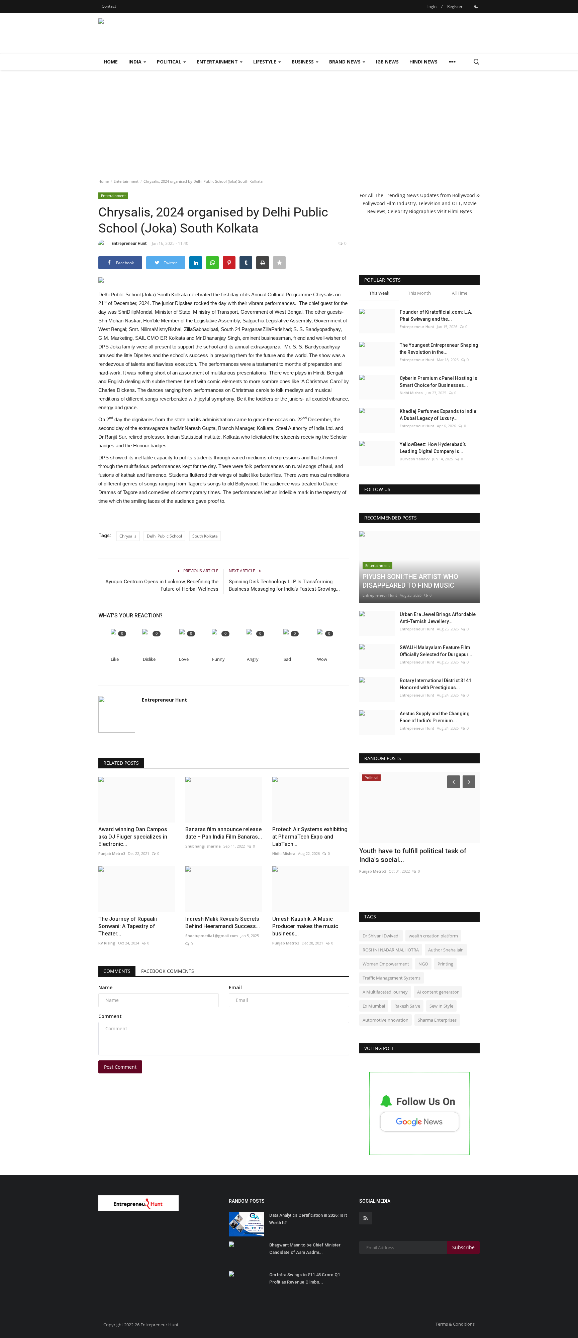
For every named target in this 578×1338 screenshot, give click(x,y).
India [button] (135, 61)
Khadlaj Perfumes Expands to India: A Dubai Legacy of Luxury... (439, 415)
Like (115, 659)
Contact (109, 6)
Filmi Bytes (460, 211)
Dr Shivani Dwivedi (381, 936)
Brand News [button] (345, 61)
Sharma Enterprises (437, 1020)
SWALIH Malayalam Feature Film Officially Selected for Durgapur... (436, 651)
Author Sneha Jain (446, 950)
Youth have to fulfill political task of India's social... (413, 855)
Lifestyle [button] (265, 61)
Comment (110, 1016)
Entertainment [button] (218, 61)
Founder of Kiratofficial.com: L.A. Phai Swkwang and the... (436, 315)
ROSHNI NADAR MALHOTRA (391, 950)
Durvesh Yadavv (414, 458)
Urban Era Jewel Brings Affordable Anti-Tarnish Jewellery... (438, 618)
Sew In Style (441, 1006)
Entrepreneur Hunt (129, 243)
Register (455, 6)
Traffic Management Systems (391, 978)
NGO (423, 964)
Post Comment (120, 1067)
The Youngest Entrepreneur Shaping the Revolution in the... (439, 348)
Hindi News (423, 61)
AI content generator (438, 992)
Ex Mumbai (374, 1006)
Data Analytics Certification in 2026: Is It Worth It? (308, 1219)
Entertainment (126, 181)
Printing (445, 964)
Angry (253, 659)
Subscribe (463, 1247)
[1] (476, 6)
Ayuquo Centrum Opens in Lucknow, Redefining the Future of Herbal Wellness (161, 585)
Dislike (149, 659)
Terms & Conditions (455, 1324)
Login (431, 6)
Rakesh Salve (407, 1006)
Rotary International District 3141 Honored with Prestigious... (435, 684)
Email (235, 987)
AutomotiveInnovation (385, 1020)
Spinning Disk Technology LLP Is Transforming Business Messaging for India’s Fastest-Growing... (284, 585)
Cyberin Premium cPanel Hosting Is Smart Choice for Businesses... (438, 382)
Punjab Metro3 (372, 871)
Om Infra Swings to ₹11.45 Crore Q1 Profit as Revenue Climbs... (304, 1278)
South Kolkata (205, 536)
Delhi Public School (164, 536)
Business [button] (303, 61)
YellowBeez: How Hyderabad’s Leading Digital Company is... (433, 448)
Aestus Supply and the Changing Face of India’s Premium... (435, 717)
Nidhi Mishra (411, 392)
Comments (116, 971)
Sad (287, 659)
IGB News (387, 61)
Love (184, 659)
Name (105, 987)
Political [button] (170, 61)
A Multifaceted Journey (385, 992)
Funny (218, 659)
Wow (322, 659)
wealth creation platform (433, 936)
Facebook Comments (167, 971)
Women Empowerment (386, 964)
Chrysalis (127, 536)
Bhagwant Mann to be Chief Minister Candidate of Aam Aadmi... (305, 1248)
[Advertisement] (289, 120)
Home (111, 61)
